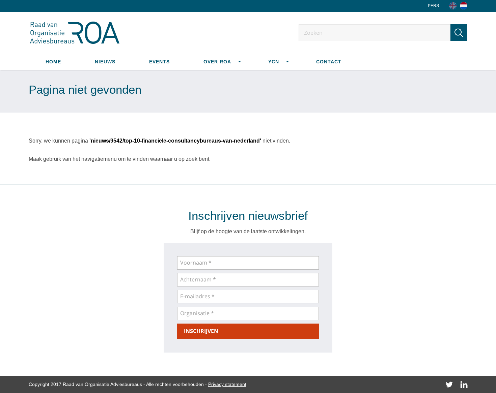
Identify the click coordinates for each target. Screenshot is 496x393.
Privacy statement (227, 384)
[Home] (463, 5)
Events (159, 61)
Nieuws (105, 61)
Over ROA (217, 61)
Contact (328, 61)
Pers (433, 5)
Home (53, 61)
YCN (273, 61)
